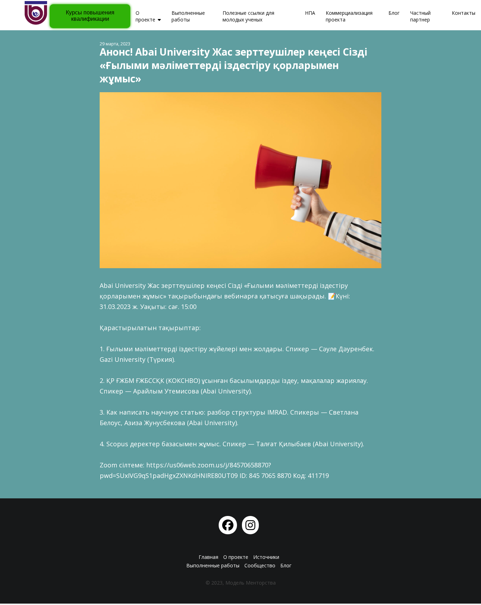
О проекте (145, 16)
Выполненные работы (188, 16)
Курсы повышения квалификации (90, 16)
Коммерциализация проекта (349, 16)
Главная (208, 557)
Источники (266, 557)
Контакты (463, 13)
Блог (394, 13)
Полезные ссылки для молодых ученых (248, 16)
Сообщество (259, 565)
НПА (310, 13)
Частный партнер (420, 16)
